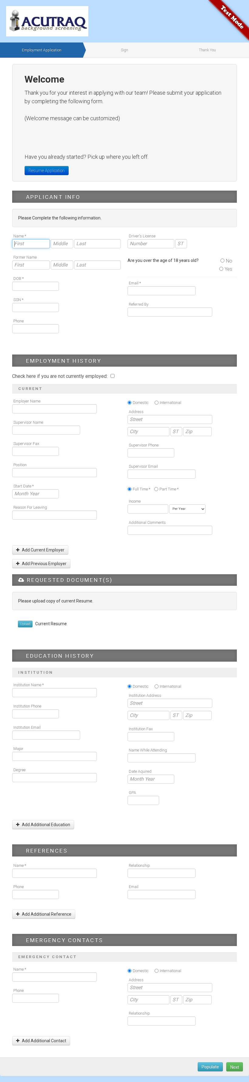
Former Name (25, 257)
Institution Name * (28, 685)
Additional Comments (147, 522)
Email (133, 886)
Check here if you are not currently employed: (60, 376)
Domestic (140, 402)
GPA (132, 792)
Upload (25, 624)
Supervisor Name (28, 422)
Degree (19, 770)
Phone (18, 321)
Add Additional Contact (43, 1040)
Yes (228, 269)
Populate (210, 1066)
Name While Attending (148, 750)
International (170, 402)
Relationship (139, 865)
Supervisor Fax (26, 443)
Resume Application (47, 170)
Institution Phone (27, 706)
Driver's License (142, 236)
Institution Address (145, 695)
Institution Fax (141, 729)
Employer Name (26, 401)
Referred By (138, 304)
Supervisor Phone (144, 445)
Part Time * (169, 489)
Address (136, 411)
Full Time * (141, 489)
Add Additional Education (45, 824)
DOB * (18, 278)
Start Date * (23, 486)
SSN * (18, 299)
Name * (19, 236)
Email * (135, 283)
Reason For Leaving (30, 507)
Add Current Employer (42, 550)
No (229, 261)
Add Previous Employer (44, 563)
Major (18, 748)
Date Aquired (140, 771)
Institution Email (27, 727)
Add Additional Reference (46, 914)
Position (20, 465)
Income (135, 501)
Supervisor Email (143, 466)
